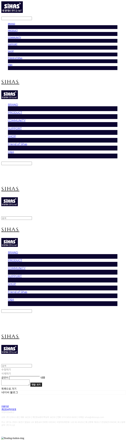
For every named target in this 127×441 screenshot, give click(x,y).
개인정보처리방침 (8, 409)
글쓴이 (5, 377)
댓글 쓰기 (36, 384)
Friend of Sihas (15, 57)
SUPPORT (12, 44)
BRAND (11, 23)
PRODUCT (13, 30)
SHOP (11, 51)
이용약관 (5, 406)
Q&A (10, 64)
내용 (42, 377)
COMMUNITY (14, 37)
